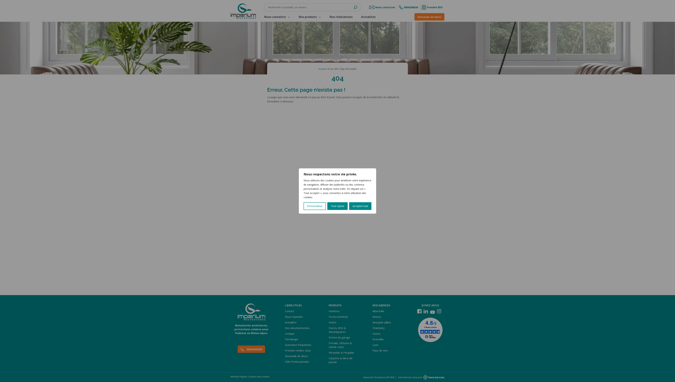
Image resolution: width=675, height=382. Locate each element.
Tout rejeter (337, 206)
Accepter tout (360, 206)
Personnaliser (314, 206)
